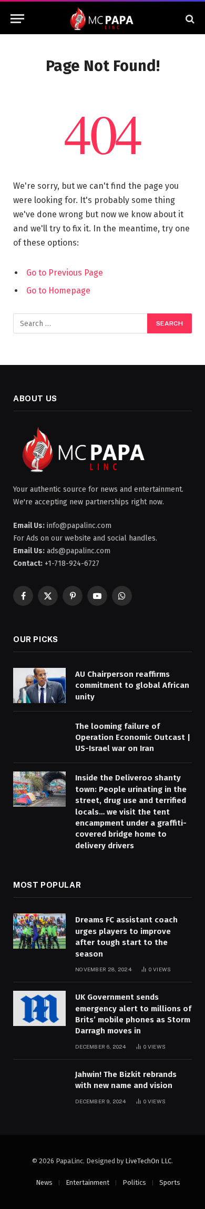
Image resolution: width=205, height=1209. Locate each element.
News (44, 1182)
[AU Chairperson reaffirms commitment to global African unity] (39, 685)
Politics (134, 1182)
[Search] (188, 19)
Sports (169, 1182)
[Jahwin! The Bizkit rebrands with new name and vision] (39, 1085)
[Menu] (17, 19)
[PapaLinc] (102, 19)
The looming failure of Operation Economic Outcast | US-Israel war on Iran (132, 738)
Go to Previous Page (64, 273)
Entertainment (87, 1182)
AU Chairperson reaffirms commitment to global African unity (132, 685)
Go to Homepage (58, 291)
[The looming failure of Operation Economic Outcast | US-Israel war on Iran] (39, 737)
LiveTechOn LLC (148, 1161)
